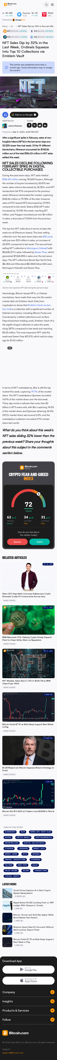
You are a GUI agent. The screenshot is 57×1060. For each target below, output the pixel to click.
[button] (35, 114)
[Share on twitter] (34, 125)
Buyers (8, 837)
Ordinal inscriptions (15, 859)
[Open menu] (52, 4)
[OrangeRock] (18, 19)
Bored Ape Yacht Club (40, 832)
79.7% (34, 391)
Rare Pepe (22, 865)
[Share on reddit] (39, 125)
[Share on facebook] (29, 125)
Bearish (17, 542)
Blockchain (10, 832)
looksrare (23, 848)
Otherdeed (35, 859)
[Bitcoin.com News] (10, 4)
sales (35, 865)
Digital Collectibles (34, 843)
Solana (26, 871)
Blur (23, 832)
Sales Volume (11, 871)
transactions (40, 871)
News (5, 26)
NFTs (25, 854)
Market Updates (13, 26)
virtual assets (12, 876)
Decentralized (11, 843)
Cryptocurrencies (44, 837)
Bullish (40, 542)
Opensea (36, 854)
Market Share (11, 854)
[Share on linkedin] (45, 125)
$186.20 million (10, 179)
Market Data (39, 848)
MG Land (47, 236)
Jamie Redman (15, 126)
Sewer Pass (41, 252)
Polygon (8, 865)
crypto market (23, 837)
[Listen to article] (5, 115)
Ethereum (9, 848)
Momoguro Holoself (37, 248)
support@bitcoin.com (12, 1052)
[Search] (46, 4)
